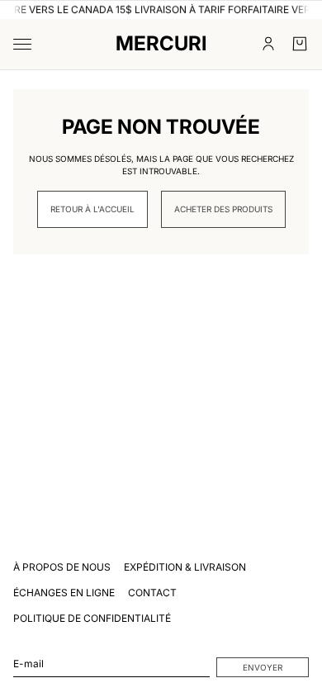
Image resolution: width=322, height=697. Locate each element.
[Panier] (300, 44)
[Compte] (268, 44)
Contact (152, 592)
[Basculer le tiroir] (22, 44)
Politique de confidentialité (92, 618)
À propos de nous (62, 567)
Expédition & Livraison (185, 567)
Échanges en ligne (64, 592)
